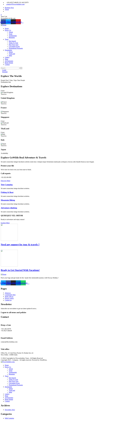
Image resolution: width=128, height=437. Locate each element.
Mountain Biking (8, 200)
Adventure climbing (9, 208)
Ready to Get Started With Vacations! (20, 270)
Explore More (5, 223)
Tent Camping (7, 185)
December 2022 (10, 410)
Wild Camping (9, 418)
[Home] (3, 25)
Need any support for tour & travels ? (20, 244)
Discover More (5, 181)
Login (4, 70)
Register (5, 72)
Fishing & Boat (7, 192)
